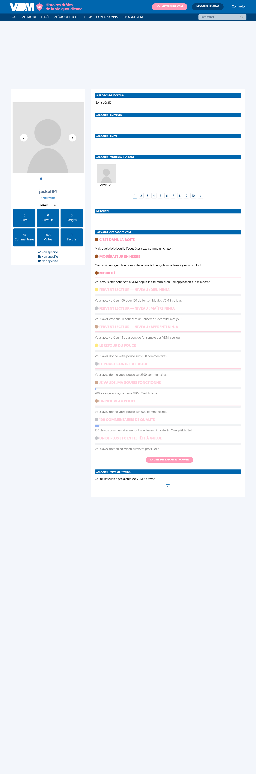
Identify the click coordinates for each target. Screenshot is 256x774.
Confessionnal (107, 17)
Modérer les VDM (207, 6)
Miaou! (44, 205)
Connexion (239, 6)
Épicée (45, 17)
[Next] (200, 196)
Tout (14, 17)
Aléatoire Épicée (66, 17)
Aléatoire (29, 17)
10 (193, 196)
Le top (87, 17)
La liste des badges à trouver (169, 459)
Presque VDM (133, 17)
